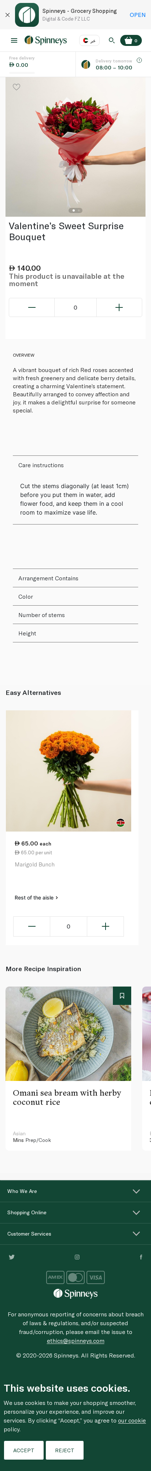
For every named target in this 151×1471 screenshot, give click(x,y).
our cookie (132, 1420)
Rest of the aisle (35, 897)
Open (138, 14)
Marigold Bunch (35, 864)
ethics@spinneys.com (75, 1340)
